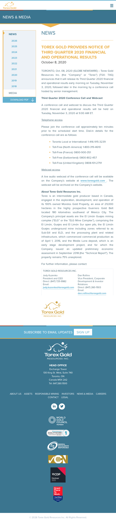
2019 (14, 80)
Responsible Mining (47, 393)
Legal (64, 397)
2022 (14, 63)
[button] (111, 5)
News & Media (85, 393)
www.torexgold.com (94, 181)
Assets (28, 393)
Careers (101, 393)
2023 (14, 58)
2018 (14, 86)
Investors (68, 393)
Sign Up (83, 332)
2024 (14, 52)
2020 (14, 75)
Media (13, 93)
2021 (14, 69)
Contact (53, 397)
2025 (14, 46)
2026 (14, 41)
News (13, 34)
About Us (15, 393)
